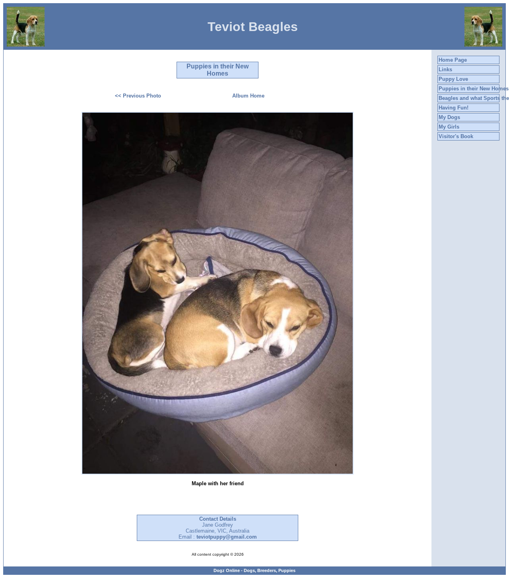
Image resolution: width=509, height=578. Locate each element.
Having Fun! (453, 108)
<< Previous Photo (138, 96)
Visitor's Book (456, 136)
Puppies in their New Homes (474, 89)
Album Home (248, 96)
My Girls (449, 127)
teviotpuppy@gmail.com (226, 537)
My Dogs (449, 117)
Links (445, 69)
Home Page (453, 60)
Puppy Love (453, 79)
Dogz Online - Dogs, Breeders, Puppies (254, 570)
